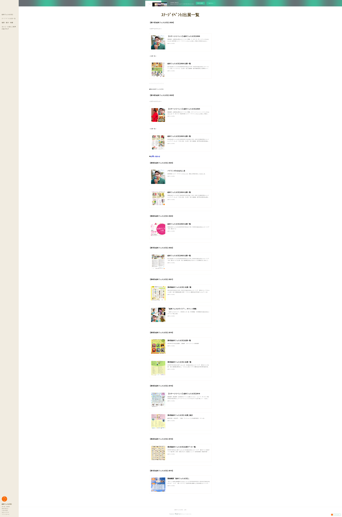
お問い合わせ (155, 156)
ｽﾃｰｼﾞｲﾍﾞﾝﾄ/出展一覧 (9, 18)
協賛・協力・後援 (7, 22)
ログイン (211, 3)
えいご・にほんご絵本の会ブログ (9, 28)
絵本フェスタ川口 (7, 14)
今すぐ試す (200, 3)
